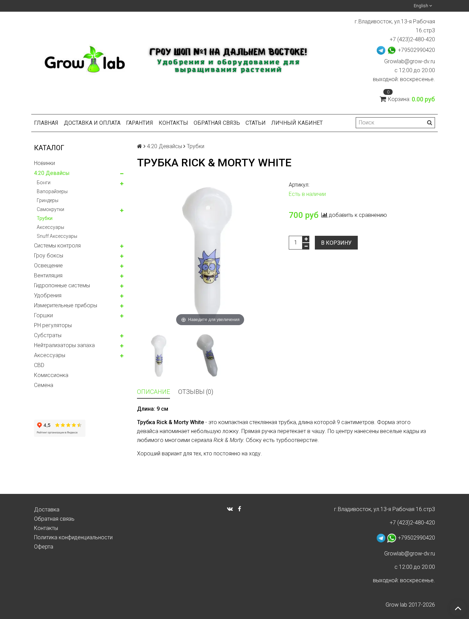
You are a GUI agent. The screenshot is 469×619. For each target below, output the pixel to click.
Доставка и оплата (92, 123)
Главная (46, 123)
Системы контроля (57, 245)
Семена (43, 385)
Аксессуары (50, 227)
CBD (39, 365)
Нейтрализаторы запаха (64, 345)
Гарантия (139, 123)
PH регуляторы (53, 325)
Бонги (43, 182)
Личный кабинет (297, 123)
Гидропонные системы (62, 285)
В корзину (336, 243)
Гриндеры (47, 200)
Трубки (45, 218)
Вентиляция (48, 275)
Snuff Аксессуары (57, 236)
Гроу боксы (48, 255)
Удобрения (47, 295)
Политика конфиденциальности (73, 537)
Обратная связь (217, 123)
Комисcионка (51, 375)
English (421, 5)
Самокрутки (50, 209)
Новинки (44, 163)
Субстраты (47, 335)
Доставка (46, 509)
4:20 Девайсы (52, 173)
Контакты (173, 123)
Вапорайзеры (52, 191)
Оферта (43, 546)
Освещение (48, 265)
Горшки (43, 315)
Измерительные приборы (65, 305)
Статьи (255, 123)
